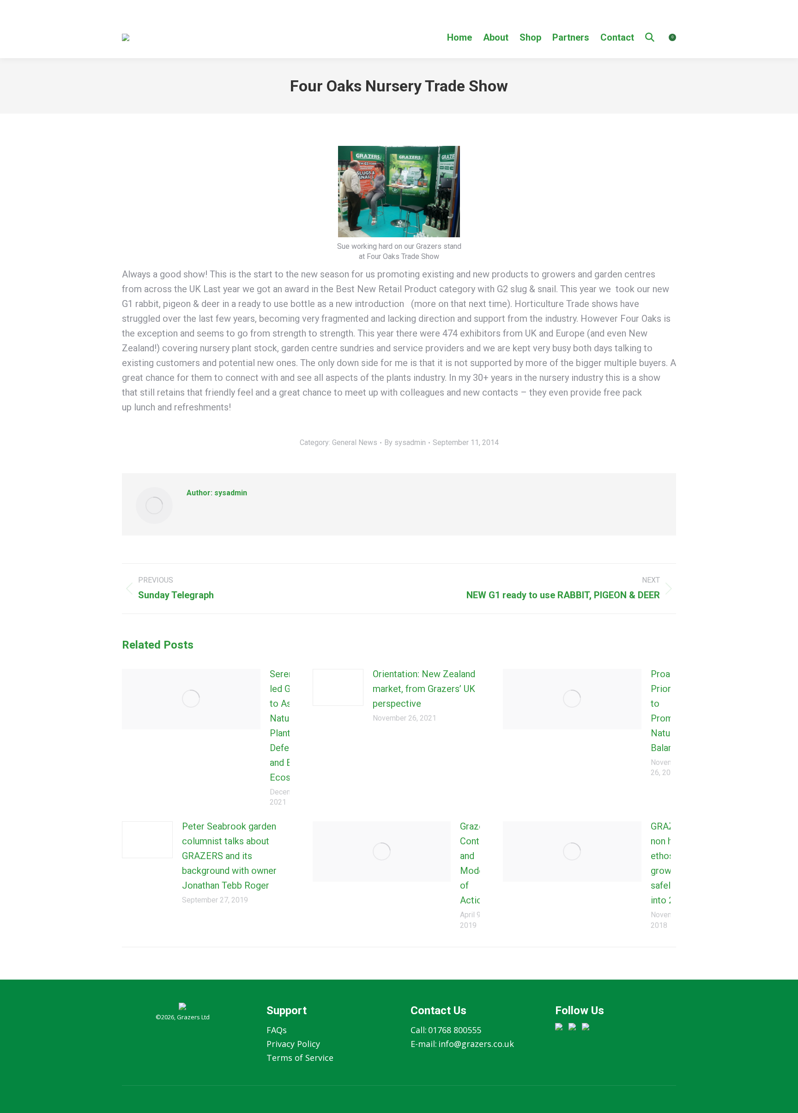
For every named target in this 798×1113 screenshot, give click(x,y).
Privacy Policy (293, 1043)
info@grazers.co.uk (476, 1043)
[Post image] (191, 699)
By (405, 442)
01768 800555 (454, 1029)
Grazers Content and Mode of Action (476, 863)
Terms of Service (299, 1057)
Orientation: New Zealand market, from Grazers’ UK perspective (424, 688)
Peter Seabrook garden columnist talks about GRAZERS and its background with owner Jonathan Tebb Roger (229, 856)
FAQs (276, 1029)
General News (354, 442)
